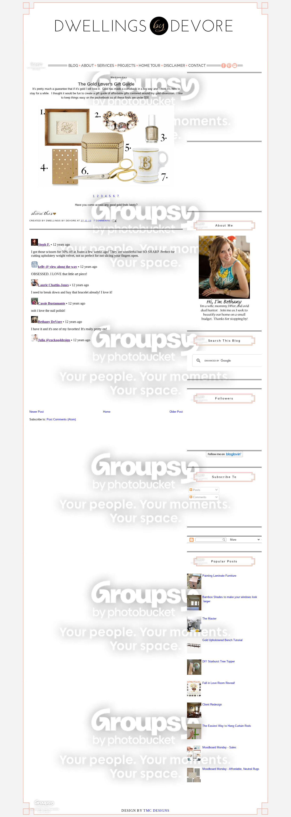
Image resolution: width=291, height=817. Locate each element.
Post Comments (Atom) (61, 419)
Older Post (176, 411)
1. (94, 196)
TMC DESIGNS (156, 810)
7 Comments (102, 220)
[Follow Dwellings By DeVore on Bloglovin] (224, 456)
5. (110, 196)
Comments (199, 497)
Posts (196, 490)
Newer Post (36, 411)
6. (114, 196)
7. (118, 196)
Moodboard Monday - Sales (219, 747)
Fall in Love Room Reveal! (218, 683)
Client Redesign (212, 704)
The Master (209, 618)
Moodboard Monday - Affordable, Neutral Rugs (230, 769)
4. (106, 196)
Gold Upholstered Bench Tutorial (222, 640)
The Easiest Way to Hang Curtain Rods (226, 725)
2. (98, 196)
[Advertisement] (145, 50)
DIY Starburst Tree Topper (218, 661)
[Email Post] (114, 220)
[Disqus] (106, 290)
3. (102, 196)
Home (106, 411)
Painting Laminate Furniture (219, 575)
